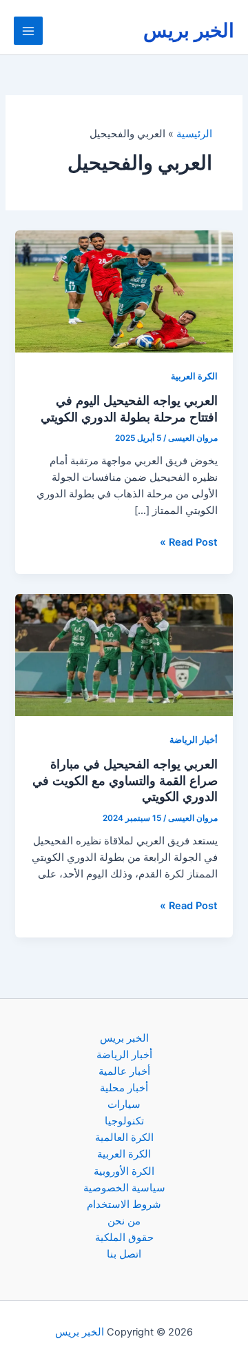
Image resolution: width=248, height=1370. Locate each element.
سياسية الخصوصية (124, 1188)
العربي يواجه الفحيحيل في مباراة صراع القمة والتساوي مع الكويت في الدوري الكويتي (125, 780)
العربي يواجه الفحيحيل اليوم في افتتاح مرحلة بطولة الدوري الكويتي (129, 408)
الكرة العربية (194, 376)
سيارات (124, 1104)
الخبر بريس (188, 30)
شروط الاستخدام (124, 1204)
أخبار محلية (124, 1088)
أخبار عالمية (124, 1071)
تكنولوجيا (124, 1121)
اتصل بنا (124, 1254)
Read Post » (189, 542)
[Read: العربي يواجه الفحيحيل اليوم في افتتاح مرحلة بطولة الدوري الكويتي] (123, 291)
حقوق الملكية (124, 1237)
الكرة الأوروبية (124, 1171)
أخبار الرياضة (193, 740)
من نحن (124, 1221)
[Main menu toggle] (28, 31)
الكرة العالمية (124, 1137)
